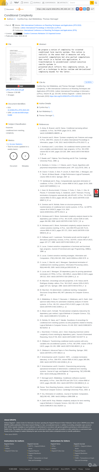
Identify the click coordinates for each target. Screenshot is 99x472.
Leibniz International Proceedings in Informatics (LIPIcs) (40, 28)
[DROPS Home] (11, 3)
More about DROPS (11, 434)
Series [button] (26, 2)
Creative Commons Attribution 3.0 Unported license (42, 33)
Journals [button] (36, 2)
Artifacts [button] (63, 2)
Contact (87, 469)
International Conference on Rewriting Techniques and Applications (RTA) (50, 30)
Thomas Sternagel (50, 19)
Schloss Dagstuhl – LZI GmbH (28, 469)
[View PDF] (18, 65)
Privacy (81, 469)
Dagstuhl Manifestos (34, 453)
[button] (16, 3)
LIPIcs (7, 446)
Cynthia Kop (22, 19)
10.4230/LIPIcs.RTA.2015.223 (18, 110)
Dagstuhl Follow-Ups (11, 451)
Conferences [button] (50, 2)
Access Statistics (15, 144)
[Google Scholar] (61, 133)
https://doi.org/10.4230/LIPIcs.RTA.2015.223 (66, 96)
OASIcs (7, 448)
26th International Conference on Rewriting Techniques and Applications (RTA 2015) (51, 25)
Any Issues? (94, 464)
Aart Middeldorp (35, 19)
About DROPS (65, 469)
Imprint (74, 469)
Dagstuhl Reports (33, 451)
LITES (30, 455)
